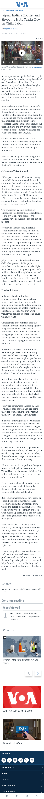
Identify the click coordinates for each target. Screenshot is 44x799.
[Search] (37, 796)
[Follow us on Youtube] (15, 760)
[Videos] (17, 796)
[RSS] (26, 760)
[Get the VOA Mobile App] (22, 697)
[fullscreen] (40, 62)
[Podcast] (32, 760)
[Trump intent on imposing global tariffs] (22, 646)
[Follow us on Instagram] (20, 760)
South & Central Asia (12, 11)
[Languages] (27, 796)
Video (6, 630)
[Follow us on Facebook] (3, 760)
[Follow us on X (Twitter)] (9, 760)
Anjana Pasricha (11, 29)
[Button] (39, 38)
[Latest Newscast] (6, 796)
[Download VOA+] (22, 729)
